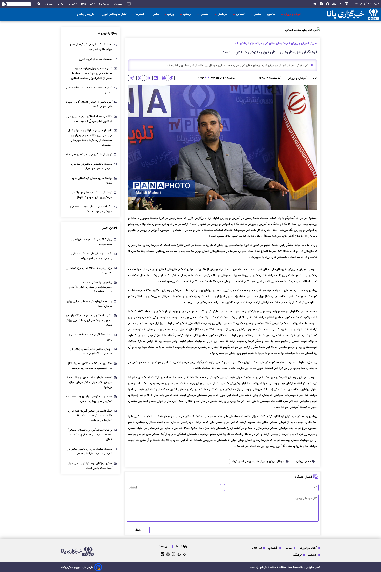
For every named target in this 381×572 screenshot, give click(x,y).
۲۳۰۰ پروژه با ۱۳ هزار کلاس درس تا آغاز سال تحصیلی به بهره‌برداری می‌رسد (90, 365)
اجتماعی (205, 14)
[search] (5, 4)
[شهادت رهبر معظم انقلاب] (222, 30)
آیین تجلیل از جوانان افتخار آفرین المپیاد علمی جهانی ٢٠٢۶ (89, 104)
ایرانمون (271, 14)
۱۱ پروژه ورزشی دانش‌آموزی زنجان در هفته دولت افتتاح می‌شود (91, 351)
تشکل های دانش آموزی (114, 14)
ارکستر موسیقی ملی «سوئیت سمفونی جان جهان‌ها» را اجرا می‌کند (90, 256)
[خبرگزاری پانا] (352, 14)
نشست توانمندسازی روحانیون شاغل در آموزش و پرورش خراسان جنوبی (90, 451)
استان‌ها (139, 14)
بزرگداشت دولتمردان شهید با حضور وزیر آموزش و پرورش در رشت (89, 209)
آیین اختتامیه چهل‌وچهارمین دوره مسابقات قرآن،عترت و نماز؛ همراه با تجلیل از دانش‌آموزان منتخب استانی (91, 73)
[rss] (340, 4)
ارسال (138, 530)
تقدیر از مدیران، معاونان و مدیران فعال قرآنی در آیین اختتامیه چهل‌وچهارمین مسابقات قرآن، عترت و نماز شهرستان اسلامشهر (90, 137)
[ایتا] (327, 4)
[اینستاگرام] (321, 4)
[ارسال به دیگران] (155, 78)
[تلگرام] (314, 4)
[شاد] (334, 4)
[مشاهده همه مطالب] (346, 4)
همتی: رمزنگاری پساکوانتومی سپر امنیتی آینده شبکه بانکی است (89, 466)
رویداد (50, 4)
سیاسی (258, 14)
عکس (156, 14)
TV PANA (72, 4)
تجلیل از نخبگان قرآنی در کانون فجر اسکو (88, 154)
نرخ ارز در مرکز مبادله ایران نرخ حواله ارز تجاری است (89, 270)
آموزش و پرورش (293, 14)
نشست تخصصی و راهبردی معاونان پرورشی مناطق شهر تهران (91, 166)
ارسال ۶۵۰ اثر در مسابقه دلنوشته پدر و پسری (90, 337)
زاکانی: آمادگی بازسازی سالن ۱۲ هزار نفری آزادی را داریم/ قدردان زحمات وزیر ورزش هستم (88, 320)
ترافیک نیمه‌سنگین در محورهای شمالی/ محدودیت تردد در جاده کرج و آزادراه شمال (90, 435)
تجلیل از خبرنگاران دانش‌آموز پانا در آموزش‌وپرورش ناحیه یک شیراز (92, 195)
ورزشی (171, 14)
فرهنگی (187, 14)
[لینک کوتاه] (171, 78)
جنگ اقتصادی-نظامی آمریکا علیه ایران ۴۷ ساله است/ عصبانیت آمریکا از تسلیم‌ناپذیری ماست (90, 416)
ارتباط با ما (182, 546)
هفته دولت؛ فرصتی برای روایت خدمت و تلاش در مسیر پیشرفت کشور (89, 399)
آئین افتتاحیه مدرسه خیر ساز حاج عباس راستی (89, 90)
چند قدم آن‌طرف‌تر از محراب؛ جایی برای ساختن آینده (89, 304)
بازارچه (60, 4)
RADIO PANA (88, 4)
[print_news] (164, 78)
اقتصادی (241, 14)
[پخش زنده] (129, 4)
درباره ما (164, 546)
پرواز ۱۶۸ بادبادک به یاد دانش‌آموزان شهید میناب (91, 242)
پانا (301, 567)
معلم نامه (117, 4)
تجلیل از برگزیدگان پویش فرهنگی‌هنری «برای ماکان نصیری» (90, 47)
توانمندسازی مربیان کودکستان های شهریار (92, 180)
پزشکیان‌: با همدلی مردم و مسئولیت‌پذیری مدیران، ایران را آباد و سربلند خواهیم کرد (90, 287)
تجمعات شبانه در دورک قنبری (95, 59)
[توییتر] (139, 78)
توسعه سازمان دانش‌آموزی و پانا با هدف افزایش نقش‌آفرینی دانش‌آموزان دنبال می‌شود (89, 382)
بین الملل (223, 14)
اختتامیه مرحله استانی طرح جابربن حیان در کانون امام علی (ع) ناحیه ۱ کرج (88, 118)
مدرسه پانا (104, 4)
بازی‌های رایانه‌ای (85, 14)
